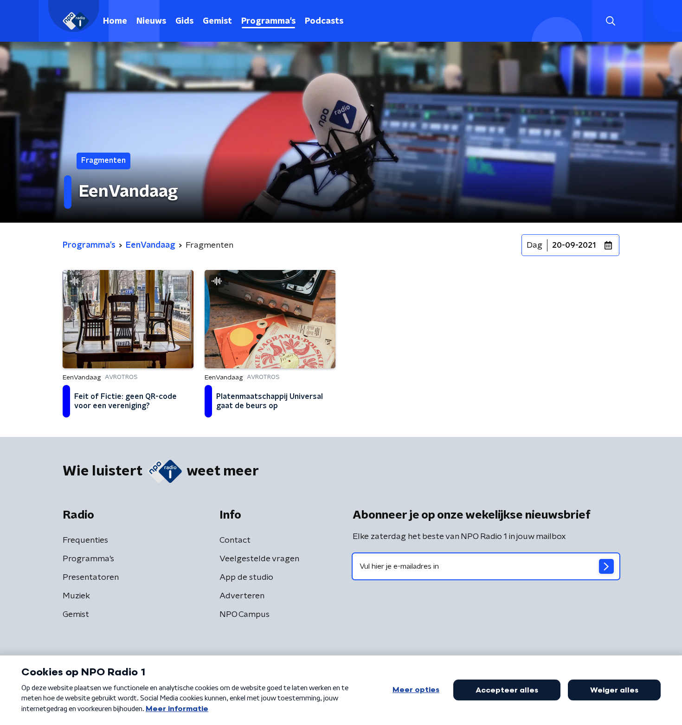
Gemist (217, 21)
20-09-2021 (574, 245)
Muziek (76, 596)
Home (115, 21)
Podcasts (324, 21)
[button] (610, 21)
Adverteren (241, 596)
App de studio (246, 577)
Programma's (268, 21)
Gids (184, 21)
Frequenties (85, 540)
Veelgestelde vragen (259, 559)
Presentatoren (91, 577)
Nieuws (151, 21)
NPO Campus (244, 614)
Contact (235, 540)
